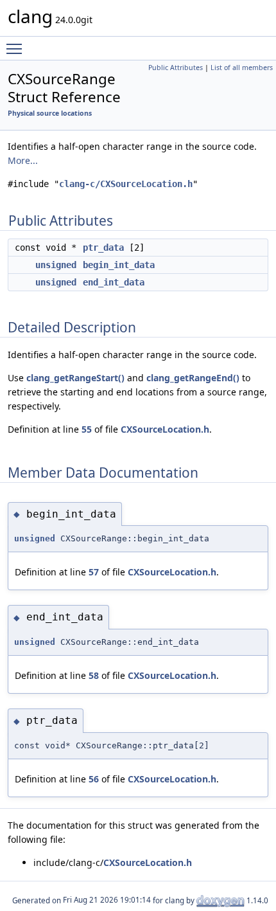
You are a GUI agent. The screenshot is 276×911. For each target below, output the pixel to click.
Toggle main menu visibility (16, 48)
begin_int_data (119, 265)
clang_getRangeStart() (75, 378)
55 (87, 429)
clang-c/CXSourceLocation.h (126, 184)
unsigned (55, 265)
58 (94, 675)
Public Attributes (175, 67)
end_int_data (113, 282)
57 (94, 572)
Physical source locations (50, 113)
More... (23, 160)
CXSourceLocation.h (165, 429)
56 (94, 779)
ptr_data (103, 247)
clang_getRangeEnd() (192, 378)
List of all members (242, 67)
